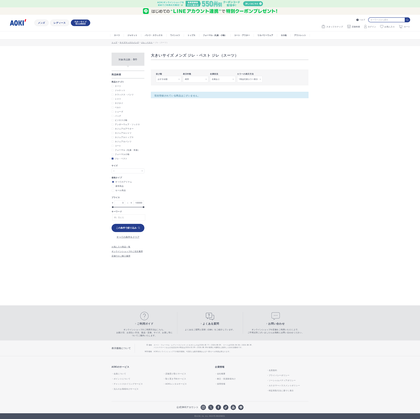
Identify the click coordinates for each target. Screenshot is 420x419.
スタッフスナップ (334, 27)
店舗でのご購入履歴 (121, 256)
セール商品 (120, 190)
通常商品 (119, 186)
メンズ (41, 22)
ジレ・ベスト (121, 158)
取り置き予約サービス (175, 379)
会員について (120, 374)
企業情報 (220, 367)
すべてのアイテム (123, 182)
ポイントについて (122, 379)
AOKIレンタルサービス (176, 384)
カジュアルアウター (124, 129)
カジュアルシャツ (123, 133)
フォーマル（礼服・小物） (215, 35)
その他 (284, 35)
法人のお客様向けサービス (126, 389)
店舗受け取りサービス (175, 374)
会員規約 (273, 370)
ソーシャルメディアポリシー (282, 380)
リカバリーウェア (265, 35)
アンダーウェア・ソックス (127, 124)
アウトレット (300, 35)
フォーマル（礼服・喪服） (127, 150)
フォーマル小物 (122, 154)
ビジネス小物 (121, 120)
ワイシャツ (175, 35)
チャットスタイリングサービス (128, 384)
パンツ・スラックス (154, 35)
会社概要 (221, 374)
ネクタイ (119, 103)
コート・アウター (242, 35)
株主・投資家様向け (226, 379)
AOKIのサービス (120, 367)
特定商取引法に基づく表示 (281, 390)
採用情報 (221, 384)
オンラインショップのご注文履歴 (127, 251)
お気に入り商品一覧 (121, 247)
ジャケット (132, 35)
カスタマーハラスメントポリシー (284, 385)
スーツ (117, 35)
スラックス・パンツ (124, 94)
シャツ (118, 99)
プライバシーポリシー (279, 375)
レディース (60, 22)
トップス (191, 35)
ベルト (118, 107)
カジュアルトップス (124, 137)
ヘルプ (362, 20)
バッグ (118, 116)
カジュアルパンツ (123, 141)
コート (118, 146)
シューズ (119, 112)
